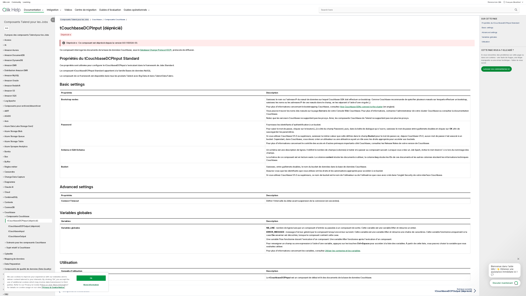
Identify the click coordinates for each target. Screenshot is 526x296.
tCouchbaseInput (16, 231)
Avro (6, 121)
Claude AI (9, 187)
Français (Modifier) (513, 2)
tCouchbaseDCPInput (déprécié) (22, 221)
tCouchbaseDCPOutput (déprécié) (24, 226)
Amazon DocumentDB (15, 55)
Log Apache (10, 101)
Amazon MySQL (12, 75)
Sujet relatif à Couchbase (18, 247)
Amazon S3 (10, 90)
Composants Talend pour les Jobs (26, 22)
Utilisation (486, 42)
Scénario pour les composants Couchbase (26, 242)
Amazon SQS (10, 96)
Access (8, 40)
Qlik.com (6, 2)
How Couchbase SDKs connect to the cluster (361, 106)
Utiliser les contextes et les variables (342, 250)
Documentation (32, 9)
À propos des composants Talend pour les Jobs (27, 35)
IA (5, 45)
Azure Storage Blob (13, 131)
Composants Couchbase (17, 216)
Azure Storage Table (14, 141)
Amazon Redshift (12, 85)
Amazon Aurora (12, 50)
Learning (26, 2)
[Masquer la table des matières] (53, 20)
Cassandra (10, 172)
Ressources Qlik (494, 2)
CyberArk (9, 254)
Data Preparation (12, 264)
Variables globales (489, 37)
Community (16, 2)
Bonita (8, 151)
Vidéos (68, 9)
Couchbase (10, 212)
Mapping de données (15, 259)
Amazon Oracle (12, 80)
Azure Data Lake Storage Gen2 (19, 126)
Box (6, 156)
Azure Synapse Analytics (16, 146)
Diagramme (10, 182)
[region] (56, 282)
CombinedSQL (11, 197)
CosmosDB (10, 207)
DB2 (6, 294)
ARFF (7, 111)
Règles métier (11, 167)
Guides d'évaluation (110, 9)
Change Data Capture (15, 177)
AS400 (8, 116)
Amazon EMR (11, 65)
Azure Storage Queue (14, 136)
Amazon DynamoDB (14, 60)
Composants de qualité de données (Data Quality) (28, 269)
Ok (91, 278)
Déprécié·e (66, 34)
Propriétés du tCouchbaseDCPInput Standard (500, 23)
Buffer (7, 161)
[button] (516, 9)
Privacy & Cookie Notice (53, 287)
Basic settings (487, 27)
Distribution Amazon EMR (16, 70)
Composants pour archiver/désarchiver (23, 106)
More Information (91, 285)
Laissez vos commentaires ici (496, 69)
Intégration (52, 9)
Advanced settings (489, 32)
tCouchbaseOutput (17, 236)
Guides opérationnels (135, 9)
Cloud (7, 192)
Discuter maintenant (503, 283)
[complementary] (503, 155)
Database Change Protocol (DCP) (156, 50)
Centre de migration (85, 9)
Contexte (9, 202)
